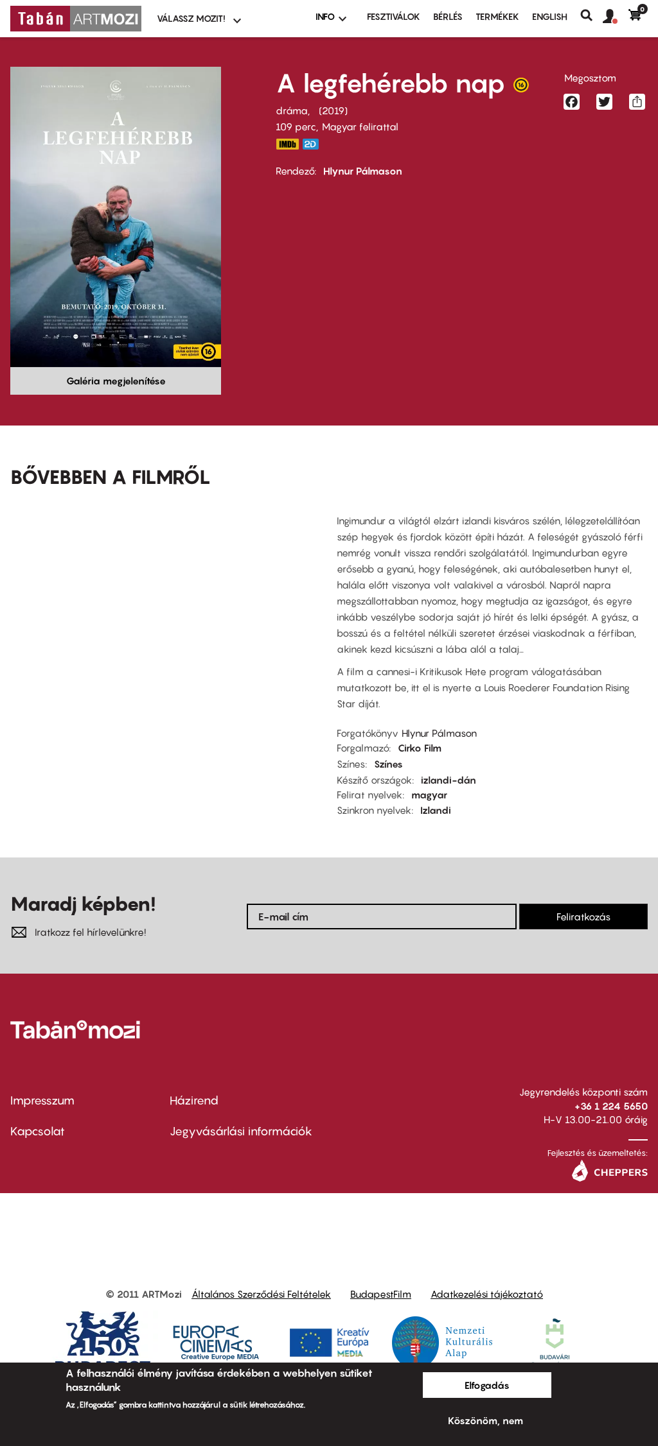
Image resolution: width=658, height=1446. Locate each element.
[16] (521, 88)
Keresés (591, 15)
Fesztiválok (393, 16)
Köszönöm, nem (485, 1420)
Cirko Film (419, 747)
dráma (292, 110)
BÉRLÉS (448, 16)
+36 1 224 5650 (611, 1106)
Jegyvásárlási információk (241, 1131)
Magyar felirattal (360, 126)
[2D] (314, 144)
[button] (615, 16)
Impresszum (42, 1100)
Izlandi (435, 810)
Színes (388, 764)
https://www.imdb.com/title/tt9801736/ (287, 144)
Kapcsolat (37, 1131)
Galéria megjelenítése (116, 380)
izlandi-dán (448, 780)
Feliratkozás (583, 916)
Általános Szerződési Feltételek (261, 1294)
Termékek (497, 16)
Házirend (194, 1100)
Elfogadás (487, 1385)
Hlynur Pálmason (362, 170)
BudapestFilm (380, 1294)
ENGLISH (549, 16)
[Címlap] (75, 18)
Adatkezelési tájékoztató (487, 1294)
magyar (429, 794)
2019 (333, 110)
